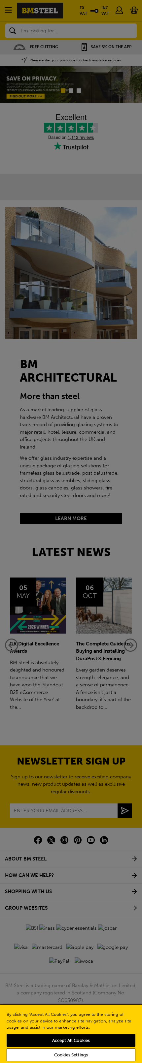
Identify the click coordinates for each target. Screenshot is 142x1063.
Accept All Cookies (71, 1040)
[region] (71, 1033)
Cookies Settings (71, 1054)
